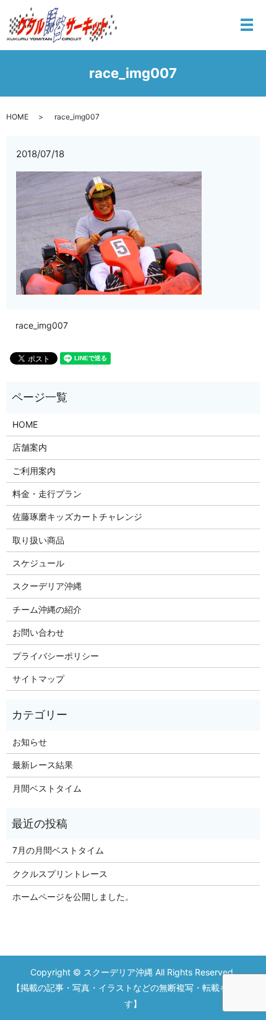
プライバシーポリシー (55, 655)
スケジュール (38, 563)
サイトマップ (38, 678)
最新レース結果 (42, 764)
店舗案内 (29, 447)
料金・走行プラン (47, 493)
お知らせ (29, 742)
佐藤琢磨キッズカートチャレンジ (77, 516)
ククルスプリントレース (60, 873)
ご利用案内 (34, 470)
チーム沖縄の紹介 (47, 609)
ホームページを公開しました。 (73, 896)
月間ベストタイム (47, 788)
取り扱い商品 (38, 540)
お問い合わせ (38, 632)
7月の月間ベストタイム (58, 850)
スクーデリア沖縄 (47, 586)
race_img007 (41, 325)
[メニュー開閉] (247, 25)
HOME (17, 116)
